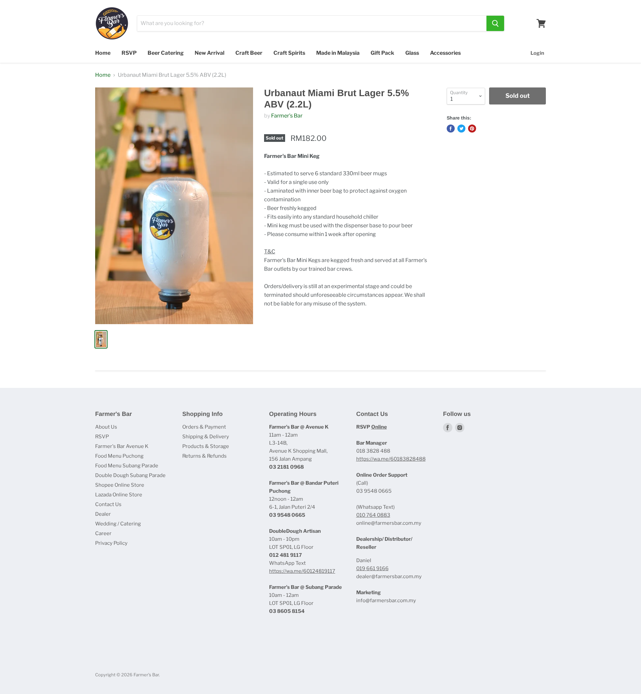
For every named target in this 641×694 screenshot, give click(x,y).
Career (103, 533)
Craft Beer (248, 53)
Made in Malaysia (338, 53)
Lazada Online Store (118, 495)
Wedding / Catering (118, 524)
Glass (412, 53)
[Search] (495, 23)
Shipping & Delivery (205, 437)
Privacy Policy (111, 543)
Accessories (445, 53)
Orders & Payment (204, 427)
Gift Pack (382, 53)
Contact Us (108, 504)
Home (103, 53)
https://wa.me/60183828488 (391, 459)
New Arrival (209, 53)
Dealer (103, 514)
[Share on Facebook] (451, 129)
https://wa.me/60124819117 (302, 571)
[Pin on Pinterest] (472, 129)
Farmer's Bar (286, 115)
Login (537, 53)
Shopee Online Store (119, 485)
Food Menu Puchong (119, 456)
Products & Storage (205, 446)
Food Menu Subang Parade (126, 466)
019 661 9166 (372, 568)
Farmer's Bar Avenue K (122, 446)
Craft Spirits (289, 53)
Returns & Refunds (204, 456)
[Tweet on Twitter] (461, 129)
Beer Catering (166, 53)
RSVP (129, 53)
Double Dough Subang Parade (130, 475)
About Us (106, 427)
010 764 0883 (373, 515)
